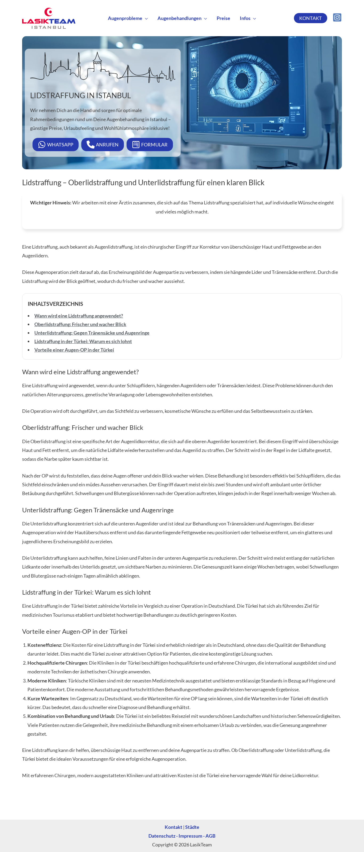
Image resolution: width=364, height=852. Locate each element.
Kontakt (173, 827)
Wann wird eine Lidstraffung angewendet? (78, 316)
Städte (192, 827)
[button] (145, 18)
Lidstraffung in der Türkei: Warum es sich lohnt (83, 341)
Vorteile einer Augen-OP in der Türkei (74, 350)
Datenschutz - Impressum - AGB (182, 836)
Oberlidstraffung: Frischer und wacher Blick (80, 324)
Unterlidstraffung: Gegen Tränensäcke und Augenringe (91, 333)
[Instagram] (337, 17)
